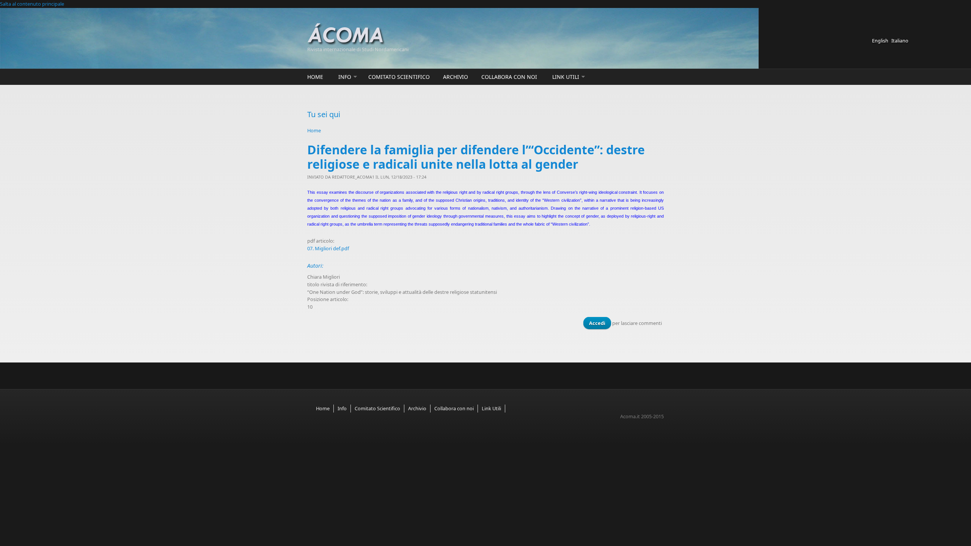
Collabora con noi (509, 76)
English (880, 40)
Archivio (455, 76)
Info (344, 76)
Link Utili (565, 76)
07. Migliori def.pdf (328, 248)
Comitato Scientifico (399, 76)
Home (315, 76)
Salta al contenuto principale (32, 3)
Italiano (899, 40)
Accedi (597, 323)
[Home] (413, 34)
